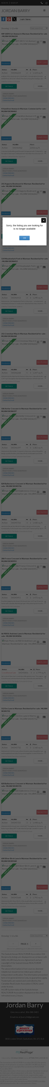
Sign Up (14, 3)
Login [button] (25, 19)
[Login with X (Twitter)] (14, 20)
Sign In (4, 3)
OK (24, 238)
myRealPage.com (24, 1052)
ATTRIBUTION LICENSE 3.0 (38, 1058)
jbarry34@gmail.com (30, 1017)
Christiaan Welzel (17, 1058)
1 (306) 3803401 (8, 98)
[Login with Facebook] (3, 20)
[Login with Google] (9, 20)
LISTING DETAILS (9, 86)
